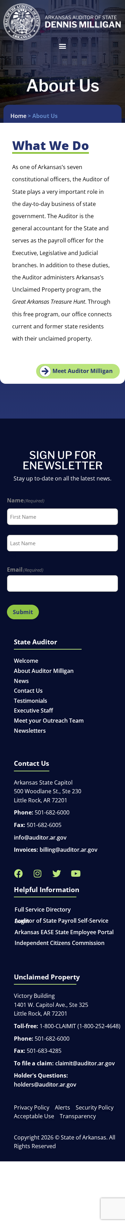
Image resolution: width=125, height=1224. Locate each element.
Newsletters (30, 730)
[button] (62, 46)
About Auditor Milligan (44, 671)
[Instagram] (37, 873)
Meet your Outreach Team (49, 720)
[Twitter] (56, 873)
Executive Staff (33, 710)
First (12, 529)
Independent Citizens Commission (60, 943)
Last (12, 555)
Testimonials (30, 701)
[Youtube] (75, 873)
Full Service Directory (43, 909)
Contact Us (28, 690)
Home (18, 116)
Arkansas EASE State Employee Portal (64, 932)
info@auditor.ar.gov (40, 837)
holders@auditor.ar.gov (45, 1084)
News (21, 681)
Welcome (26, 661)
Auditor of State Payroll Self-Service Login (61, 921)
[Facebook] (18, 873)
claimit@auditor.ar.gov (85, 1063)
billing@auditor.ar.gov (69, 849)
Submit (23, 612)
